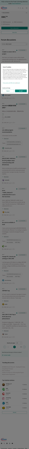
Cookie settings (6, 88)
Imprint (18, 83)
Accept (21, 91)
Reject (8, 91)
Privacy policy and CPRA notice (9, 83)
